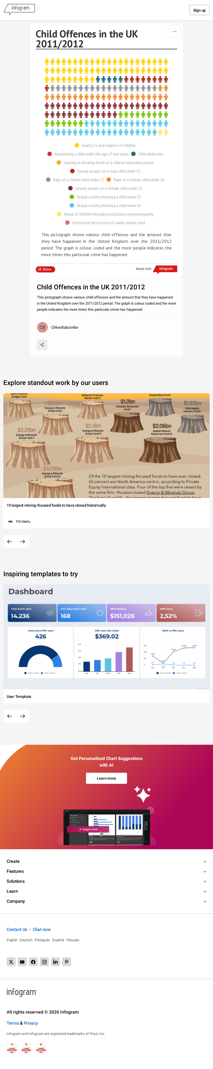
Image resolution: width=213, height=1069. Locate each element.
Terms (13, 1023)
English (12, 940)
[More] (174, 31)
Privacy (31, 1023)
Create (13, 861)
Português (42, 940)
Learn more (106, 778)
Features (15, 871)
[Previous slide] (9, 541)
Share (47, 269)
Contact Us (17, 929)
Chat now (42, 929)
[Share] (42, 345)
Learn (12, 891)
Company (16, 901)
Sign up (199, 10)
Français (72, 940)
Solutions (15, 881)
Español (58, 940)
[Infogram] (19, 10)
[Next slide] (22, 541)
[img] (106, 71)
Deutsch (26, 940)
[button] (106, 145)
